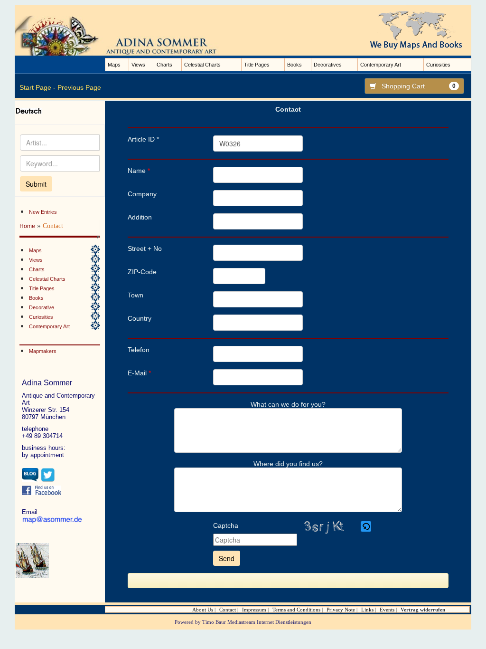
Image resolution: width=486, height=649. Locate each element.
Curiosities (438, 64)
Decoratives (328, 64)
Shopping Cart (419, 86)
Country (139, 318)
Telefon (139, 349)
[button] (367, 526)
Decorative (41, 307)
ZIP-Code (142, 272)
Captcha (225, 525)
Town (135, 295)
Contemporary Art (380, 64)
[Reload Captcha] (366, 526)
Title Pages (257, 64)
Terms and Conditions (296, 609)
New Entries (43, 212)
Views (138, 64)
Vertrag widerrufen (423, 609)
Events (387, 609)
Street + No (145, 248)
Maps (114, 64)
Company (142, 194)
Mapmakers (42, 351)
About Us (202, 609)
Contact (227, 609)
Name (139, 170)
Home (27, 226)
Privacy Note (341, 609)
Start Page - (37, 87)
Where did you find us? (288, 464)
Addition (140, 217)
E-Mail (139, 373)
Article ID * (143, 139)
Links (367, 609)
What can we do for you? (288, 404)
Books (294, 64)
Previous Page (79, 87)
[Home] (125, 35)
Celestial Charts (202, 64)
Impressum (254, 609)
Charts (164, 64)
